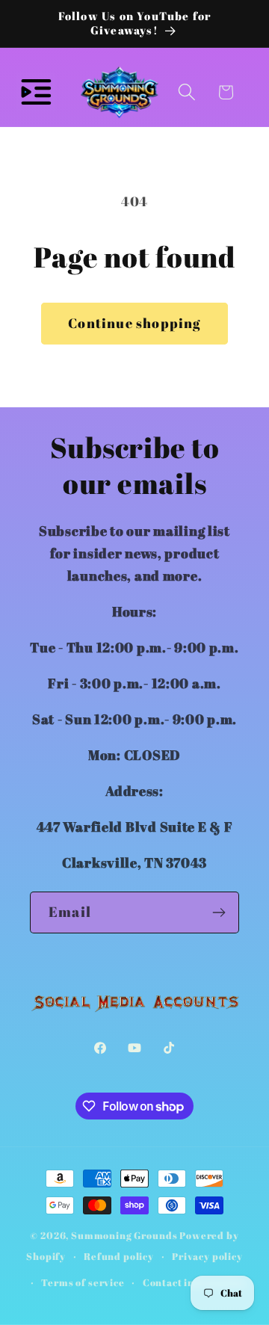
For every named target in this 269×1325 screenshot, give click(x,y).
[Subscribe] (218, 912)
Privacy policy (207, 1256)
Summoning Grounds (124, 1235)
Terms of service (82, 1282)
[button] (36, 92)
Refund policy (119, 1256)
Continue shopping (134, 323)
